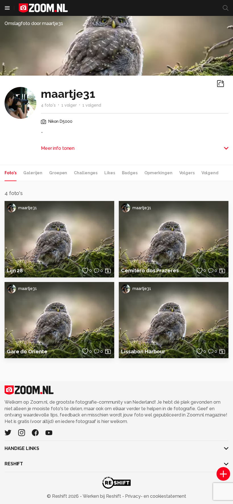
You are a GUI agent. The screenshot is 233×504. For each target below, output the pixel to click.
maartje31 (27, 208)
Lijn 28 (15, 270)
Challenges (85, 173)
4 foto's (48, 105)
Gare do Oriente (27, 351)
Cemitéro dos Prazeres (149, 270)
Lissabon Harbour (143, 351)
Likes (109, 173)
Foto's (10, 173)
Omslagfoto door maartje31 (34, 23)
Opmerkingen (158, 173)
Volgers (187, 173)
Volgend (210, 173)
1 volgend (91, 105)
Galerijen (32, 173)
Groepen (58, 173)
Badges (130, 173)
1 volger (69, 105)
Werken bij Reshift (102, 496)
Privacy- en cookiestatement (155, 496)
